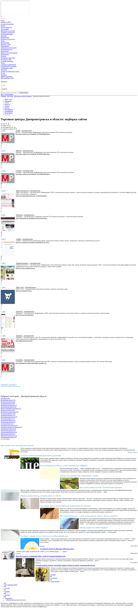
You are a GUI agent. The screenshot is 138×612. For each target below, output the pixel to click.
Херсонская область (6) (8, 430)
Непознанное (5, 42)
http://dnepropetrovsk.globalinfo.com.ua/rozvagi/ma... (32, 218)
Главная (53, 574)
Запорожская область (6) (8, 407)
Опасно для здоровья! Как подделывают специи (79, 476)
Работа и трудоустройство (9, 53)
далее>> (65, 551)
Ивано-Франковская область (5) (11, 408)
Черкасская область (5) (8, 434)
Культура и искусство (8, 39)
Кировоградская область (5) (9, 412)
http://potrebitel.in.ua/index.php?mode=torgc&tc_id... (31, 363)
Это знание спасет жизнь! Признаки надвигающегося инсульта (65, 506)
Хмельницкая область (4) (9, 432)
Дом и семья (5, 29)
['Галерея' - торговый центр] (8, 178)
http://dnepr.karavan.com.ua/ (24, 341)
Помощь (7, 591)
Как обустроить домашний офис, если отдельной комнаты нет (41, 556)
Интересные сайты (7, 34)
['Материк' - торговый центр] (8, 224)
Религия (3, 56)
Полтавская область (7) (8, 420)
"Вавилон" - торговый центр (25, 311)
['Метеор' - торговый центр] (8, 158)
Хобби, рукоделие (6, 76)
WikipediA (4, 82)
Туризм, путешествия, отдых (10, 71)
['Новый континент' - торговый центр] (8, 273)
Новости (7, 104)
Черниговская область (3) (9, 435)
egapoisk (4, 89)
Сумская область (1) (7, 424)
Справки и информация (8, 64)
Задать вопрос (55, 581)
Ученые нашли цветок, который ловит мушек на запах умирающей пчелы (65, 565)
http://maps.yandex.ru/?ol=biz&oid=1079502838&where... (32, 134)
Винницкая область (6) (8, 400)
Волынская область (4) (8, 402)
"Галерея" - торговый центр (24, 170)
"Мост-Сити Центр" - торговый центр (28, 190)
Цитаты (7, 108)
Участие (7, 588)
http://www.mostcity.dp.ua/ (24, 291)
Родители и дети (6, 59)
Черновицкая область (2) (9, 437)
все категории (5, 439)
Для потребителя (6, 27)
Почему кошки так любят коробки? (94, 528)
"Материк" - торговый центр (25, 215)
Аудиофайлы (9, 111)
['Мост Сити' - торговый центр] (8, 297)
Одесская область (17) (8, 418)
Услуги (3, 73)
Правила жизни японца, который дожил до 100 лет (40, 496)
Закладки (7, 114)
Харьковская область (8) (8, 429)
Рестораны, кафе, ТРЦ (8, 58)
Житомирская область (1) (9, 405)
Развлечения (5, 54)
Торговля (4, 70)
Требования (8, 598)
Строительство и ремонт (9, 66)
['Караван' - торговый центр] (8, 345)
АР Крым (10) (5, 398)
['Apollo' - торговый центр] (8, 249)
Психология (4, 51)
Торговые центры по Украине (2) (11, 427)
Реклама (7, 595)
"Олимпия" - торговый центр (24, 360)
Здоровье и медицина (8, 32)
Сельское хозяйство (7, 61)
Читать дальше (132, 452)
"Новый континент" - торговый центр (28, 263)
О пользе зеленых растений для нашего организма (40, 455)
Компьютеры (5, 37)
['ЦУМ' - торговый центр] (8, 138)
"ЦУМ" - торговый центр (23, 130)
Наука (3, 41)
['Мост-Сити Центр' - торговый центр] (8, 200)
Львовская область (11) (8, 415)
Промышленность (6, 49)
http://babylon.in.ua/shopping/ (24, 315)
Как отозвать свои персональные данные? (17, 445)
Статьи (7, 106)
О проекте (54, 578)
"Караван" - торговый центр (25, 335)
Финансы (4, 75)
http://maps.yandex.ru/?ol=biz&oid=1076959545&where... (32, 154)
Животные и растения (8, 31)
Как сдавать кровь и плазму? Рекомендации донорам (101, 487)
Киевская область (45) (8, 410)
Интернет (4, 36)
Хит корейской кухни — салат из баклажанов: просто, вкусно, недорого (89, 516)
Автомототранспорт (7, 24)
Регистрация (9, 94)
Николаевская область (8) (9, 417)
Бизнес (3, 26)
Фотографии (9, 113)
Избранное (8, 101)
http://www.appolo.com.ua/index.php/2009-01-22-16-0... (32, 242)
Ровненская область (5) (8, 422)
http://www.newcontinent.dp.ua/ (25, 268)
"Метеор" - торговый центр (24, 150)
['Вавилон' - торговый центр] (8, 321)
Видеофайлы (9, 109)
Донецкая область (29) (8, 403)
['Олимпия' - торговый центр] (8, 367)
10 (1, 234)
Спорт (3, 63)
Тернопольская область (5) (9, 425)
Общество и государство (9, 48)
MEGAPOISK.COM (7, 78)
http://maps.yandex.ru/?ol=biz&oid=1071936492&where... (32, 174)
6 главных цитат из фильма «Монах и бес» (57, 549)
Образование (5, 46)
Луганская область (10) (8, 413)
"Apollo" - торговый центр (24, 239)
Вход (2, 94)
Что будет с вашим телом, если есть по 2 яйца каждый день (44, 536)
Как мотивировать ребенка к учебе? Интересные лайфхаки (63, 465)
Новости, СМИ (6, 44)
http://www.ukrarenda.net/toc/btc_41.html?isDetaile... (31, 196)
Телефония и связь (7, 68)
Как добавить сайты (11, 585)
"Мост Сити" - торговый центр (26, 287)
